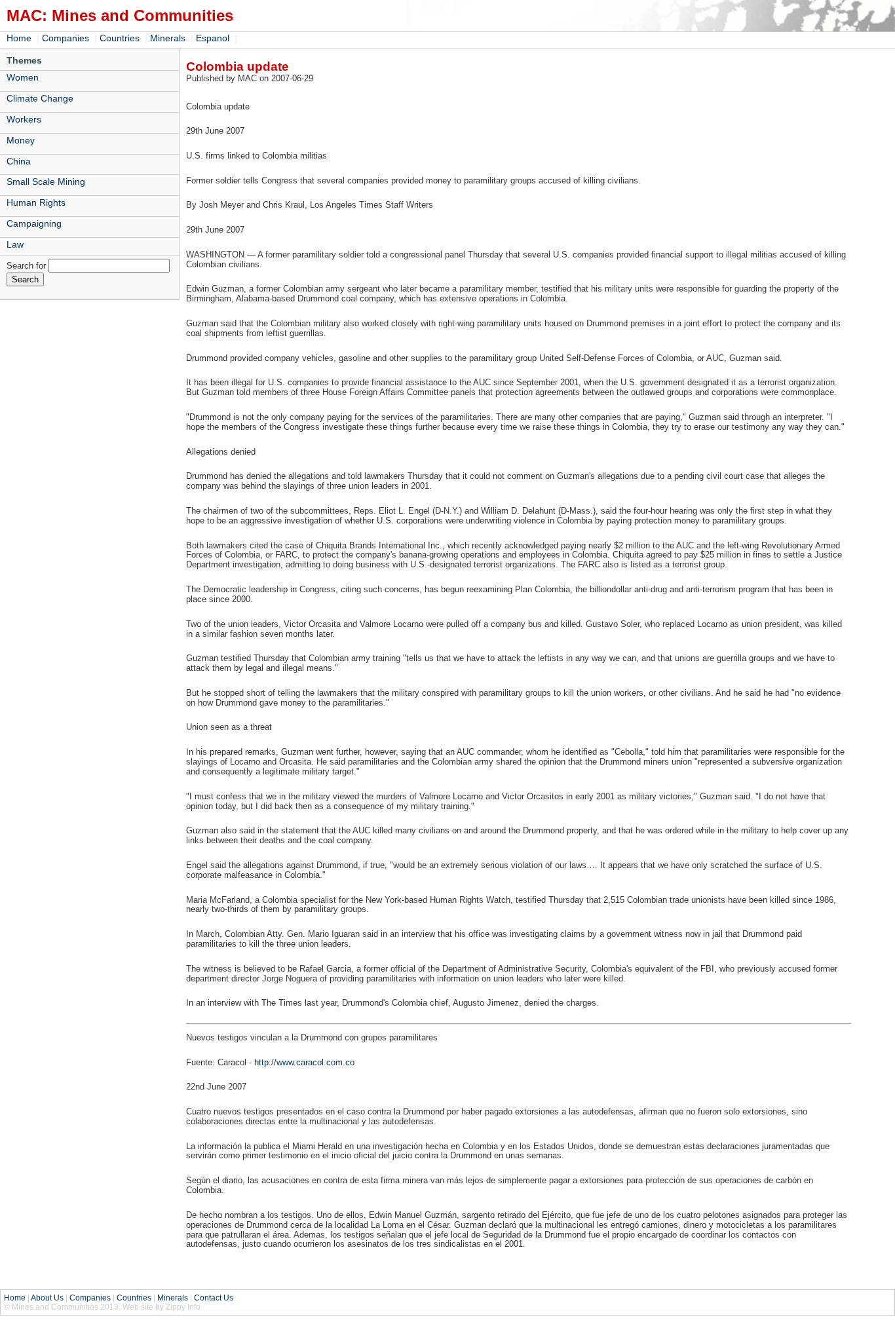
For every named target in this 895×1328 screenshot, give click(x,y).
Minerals (167, 38)
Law (15, 244)
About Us (47, 1297)
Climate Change (40, 98)
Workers (24, 119)
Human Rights (36, 202)
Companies (65, 38)
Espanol (212, 38)
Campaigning (34, 223)
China (19, 161)
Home (19, 38)
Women (23, 77)
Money (21, 140)
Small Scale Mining (46, 181)
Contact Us (213, 1297)
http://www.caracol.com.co (304, 1062)
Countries (120, 38)
